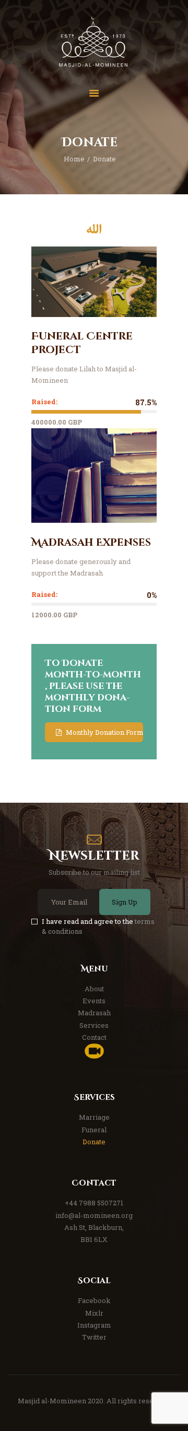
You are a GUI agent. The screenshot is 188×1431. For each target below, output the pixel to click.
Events (94, 1000)
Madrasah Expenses (91, 542)
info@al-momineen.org (94, 1215)
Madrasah (94, 1012)
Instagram (94, 1325)
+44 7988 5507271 (94, 1202)
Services (94, 1025)
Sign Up (124, 902)
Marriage (94, 1117)
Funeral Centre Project (82, 343)
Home (74, 158)
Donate (94, 1141)
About (94, 988)
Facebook (94, 1300)
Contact (94, 1037)
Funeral (94, 1129)
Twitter (94, 1337)
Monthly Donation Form (104, 732)
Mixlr (94, 1313)
